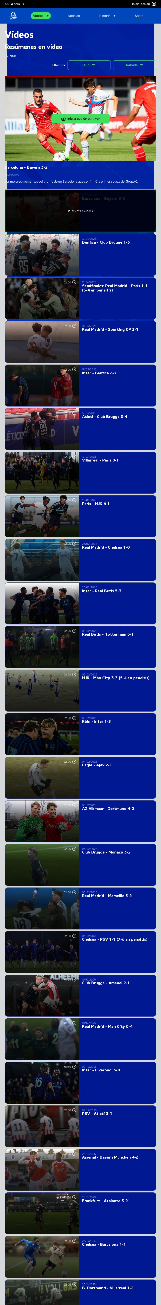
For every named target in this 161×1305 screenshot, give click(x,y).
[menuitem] (46, 15)
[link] (73, 15)
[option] (80, 210)
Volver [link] (12, 55)
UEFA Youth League (13, 15)
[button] (41, 15)
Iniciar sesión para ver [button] (83, 118)
